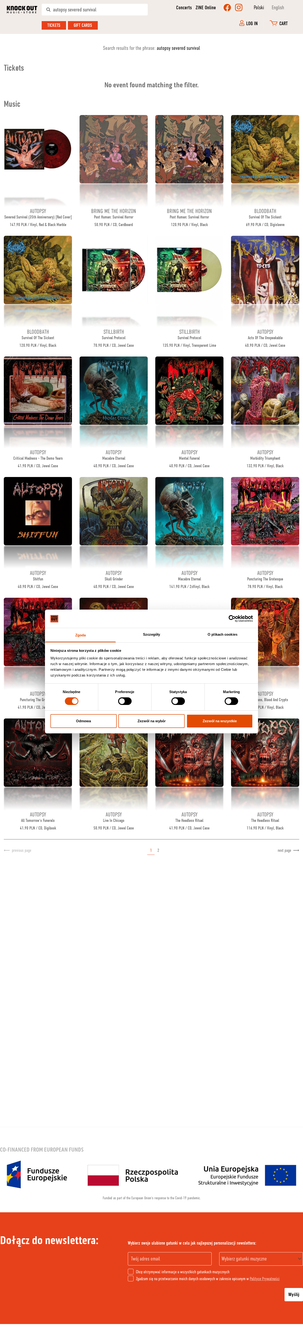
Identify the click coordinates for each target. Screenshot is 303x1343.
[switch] (125, 701)
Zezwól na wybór (152, 721)
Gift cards (83, 25)
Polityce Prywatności (265, 1278)
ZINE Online (206, 8)
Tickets (53, 25)
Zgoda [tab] (80, 635)
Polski (259, 7)
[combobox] (261, 1259)
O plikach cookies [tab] (222, 634)
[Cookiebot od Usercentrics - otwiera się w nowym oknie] (232, 618)
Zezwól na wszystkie (220, 721)
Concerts (184, 8)
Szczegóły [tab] (151, 634)
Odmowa (83, 721)
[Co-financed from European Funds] (151, 1174)
